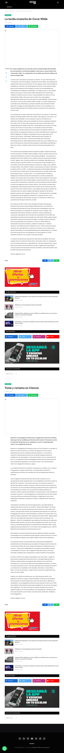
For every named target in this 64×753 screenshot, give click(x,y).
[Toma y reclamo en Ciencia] (32, 416)
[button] (4, 748)
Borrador (8, 15)
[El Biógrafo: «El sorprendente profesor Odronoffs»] (9, 307)
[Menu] (6, 2)
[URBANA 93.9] (33, 2)
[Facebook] (6, 72)
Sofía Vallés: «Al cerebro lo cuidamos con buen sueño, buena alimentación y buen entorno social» (37, 322)
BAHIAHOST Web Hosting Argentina (40, 747)
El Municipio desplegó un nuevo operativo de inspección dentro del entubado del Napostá (36, 297)
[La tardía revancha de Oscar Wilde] (32, 47)
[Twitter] (6, 76)
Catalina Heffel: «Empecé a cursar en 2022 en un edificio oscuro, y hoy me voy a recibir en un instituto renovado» (36, 314)
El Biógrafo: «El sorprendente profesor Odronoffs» (28, 305)
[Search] (58, 2)
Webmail (9, 7)
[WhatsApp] (6, 80)
